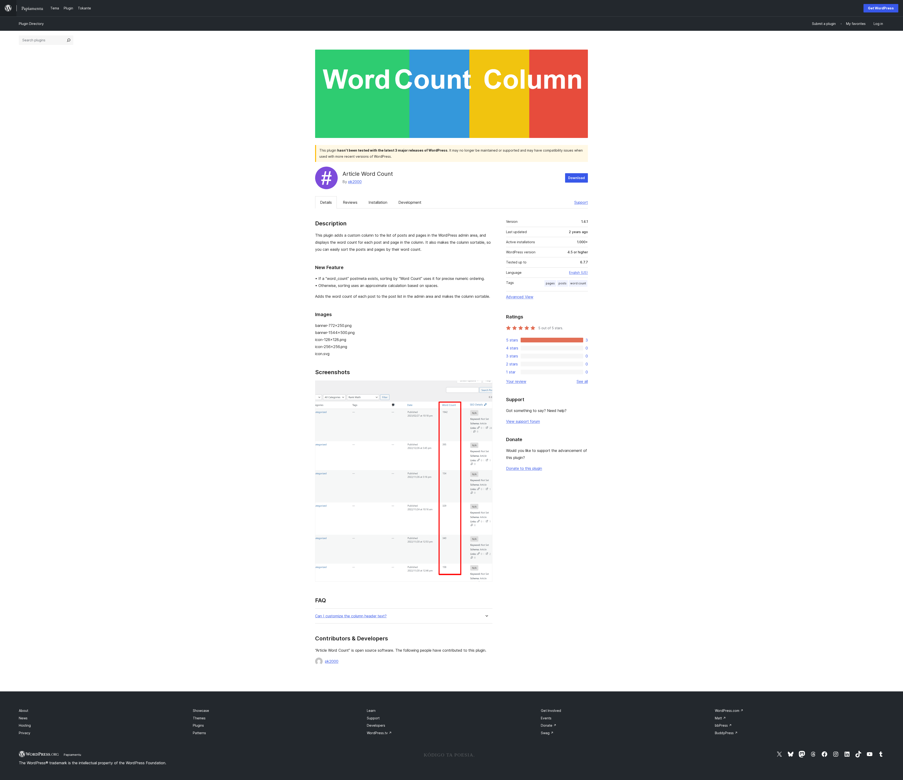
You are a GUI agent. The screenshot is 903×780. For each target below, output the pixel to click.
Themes (199, 718)
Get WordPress (881, 8)
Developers (376, 725)
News (23, 718)
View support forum (523, 421)
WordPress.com (729, 711)
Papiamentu (72, 754)
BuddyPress (726, 733)
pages (550, 283)
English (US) (578, 272)
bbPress (723, 725)
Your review (516, 381)
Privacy (24, 733)
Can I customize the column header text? (351, 616)
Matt (720, 718)
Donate (548, 725)
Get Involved (551, 711)
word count (578, 283)
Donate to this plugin (524, 468)
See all (582, 381)
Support (581, 202)
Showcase (201, 711)
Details (326, 202)
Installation (377, 202)
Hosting (25, 725)
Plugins (198, 725)
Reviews (350, 202)
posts (562, 283)
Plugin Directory (31, 24)
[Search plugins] (68, 40)
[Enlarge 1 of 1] (486, 386)
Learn (371, 711)
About (23, 711)
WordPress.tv (379, 733)
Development (409, 202)
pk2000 (355, 181)
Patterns (199, 733)
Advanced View (519, 296)
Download (576, 178)
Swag (547, 733)
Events (546, 718)
